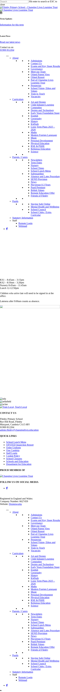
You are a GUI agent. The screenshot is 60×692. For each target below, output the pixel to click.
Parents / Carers (20, 157)
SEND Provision (39, 179)
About (15, 58)
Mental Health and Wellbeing (45, 206)
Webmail (22, 226)
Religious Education (40, 149)
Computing (36, 107)
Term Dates (36, 162)
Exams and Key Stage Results (45, 66)
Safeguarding (37, 173)
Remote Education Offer (43, 193)
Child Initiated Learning (42, 104)
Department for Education (18, 464)
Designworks (15, 504)
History (34, 121)
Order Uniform (13, 447)
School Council (38, 209)
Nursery (35, 165)
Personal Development (42, 140)
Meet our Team (38, 71)
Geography (36, 118)
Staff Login (11, 453)
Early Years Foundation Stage (45, 113)
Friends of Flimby (39, 195)
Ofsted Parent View (40, 74)
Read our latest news (10, 42)
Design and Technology (42, 110)
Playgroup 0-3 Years (40, 184)
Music (34, 138)
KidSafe (35, 124)
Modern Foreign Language (44, 135)
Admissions (36, 60)
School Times (37, 168)
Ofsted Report (37, 77)
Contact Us (36, 63)
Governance (37, 69)
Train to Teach (38, 93)
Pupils (15, 201)
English (34, 116)
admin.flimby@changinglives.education (19, 430)
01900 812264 (7, 50)
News (33, 182)
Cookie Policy (13, 456)
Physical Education (40, 143)
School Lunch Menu (41, 171)
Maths (34, 132)
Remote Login (25, 223)
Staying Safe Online (40, 204)
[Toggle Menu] (7, 510)
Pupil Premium (38, 187)
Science (34, 151)
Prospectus (36, 85)
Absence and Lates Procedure (45, 176)
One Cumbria (12, 450)
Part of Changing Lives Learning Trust (42, 81)
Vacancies (35, 96)
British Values (37, 190)
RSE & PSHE (38, 146)
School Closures (14, 458)
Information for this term (12, 24)
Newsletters (36, 160)
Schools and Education (17, 461)
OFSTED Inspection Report (20, 445)
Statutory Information (22, 217)
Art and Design (38, 102)
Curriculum (17, 99)
